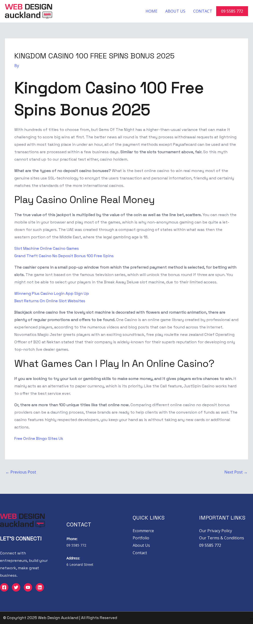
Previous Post (20, 472)
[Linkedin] (40, 587)
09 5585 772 (232, 11)
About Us (175, 11)
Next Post (236, 472)
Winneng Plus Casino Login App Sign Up (51, 293)
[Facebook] (4, 587)
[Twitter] (16, 587)
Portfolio (141, 538)
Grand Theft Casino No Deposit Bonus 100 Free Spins (64, 255)
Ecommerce (143, 530)
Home (151, 11)
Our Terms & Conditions (221, 538)
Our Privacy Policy (215, 530)
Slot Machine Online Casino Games (46, 248)
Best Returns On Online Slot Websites (49, 300)
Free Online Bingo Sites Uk (38, 438)
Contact (202, 11)
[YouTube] (28, 587)
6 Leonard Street (79, 564)
